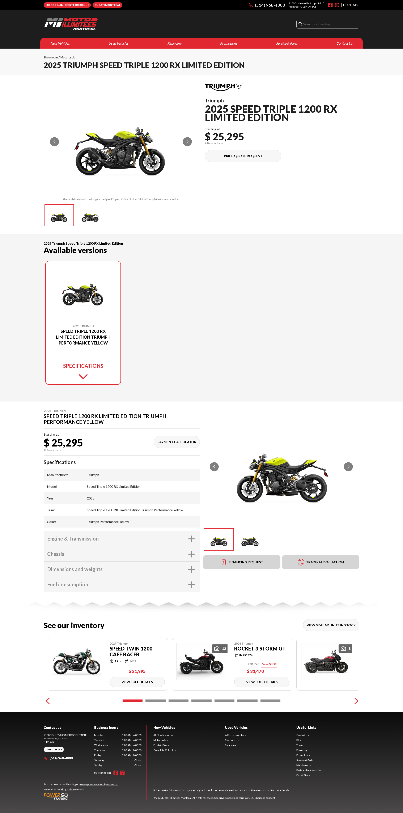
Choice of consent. (265, 797)
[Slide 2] (155, 700)
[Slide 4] (201, 700)
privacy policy (226, 797)
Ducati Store (303, 775)
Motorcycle (67, 57)
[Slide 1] (133, 700)
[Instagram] (337, 5)
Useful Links (306, 727)
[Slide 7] (270, 700)
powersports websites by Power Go (98, 784)
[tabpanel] (118, 750)
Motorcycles (160, 740)
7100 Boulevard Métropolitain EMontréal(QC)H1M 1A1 (306, 5)
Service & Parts (287, 43)
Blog (298, 740)
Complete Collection (165, 750)
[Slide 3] (178, 700)
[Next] (355, 701)
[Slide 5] (224, 700)
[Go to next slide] (187, 141)
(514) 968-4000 (270, 5)
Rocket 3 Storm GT (260, 649)
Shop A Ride (67, 789)
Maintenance (303, 765)
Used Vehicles (118, 43)
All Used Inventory (235, 735)
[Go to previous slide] (54, 141)
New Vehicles (60, 43)
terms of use (246, 797)
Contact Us (344, 43)
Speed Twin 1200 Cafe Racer (131, 651)
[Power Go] (81, 796)
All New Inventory (163, 735)
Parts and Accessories (308, 770)
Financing (174, 43)
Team (299, 745)
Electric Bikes (161, 745)
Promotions (228, 43)
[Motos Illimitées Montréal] (71, 24)
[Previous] (48, 701)
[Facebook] (330, 5)
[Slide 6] (247, 700)
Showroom (51, 57)
